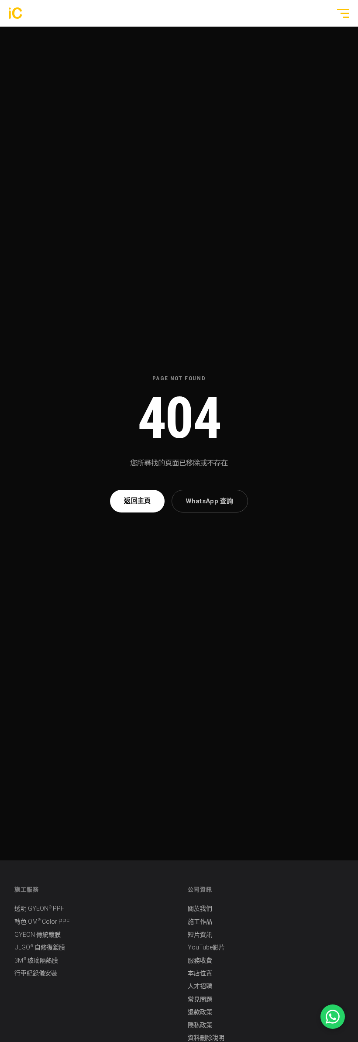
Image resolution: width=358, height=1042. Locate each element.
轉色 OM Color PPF (42, 921)
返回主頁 (137, 501)
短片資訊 (200, 934)
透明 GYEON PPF (39, 908)
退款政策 (200, 1011)
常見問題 (200, 999)
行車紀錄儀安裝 (35, 973)
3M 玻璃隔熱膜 (36, 960)
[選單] (339, 13)
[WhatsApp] (332, 1016)
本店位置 (200, 973)
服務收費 (200, 960)
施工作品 (200, 921)
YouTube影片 (206, 947)
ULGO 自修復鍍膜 (39, 947)
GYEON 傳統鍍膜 (37, 934)
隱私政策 (200, 1024)
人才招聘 (200, 986)
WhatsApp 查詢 (209, 501)
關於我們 (200, 908)
